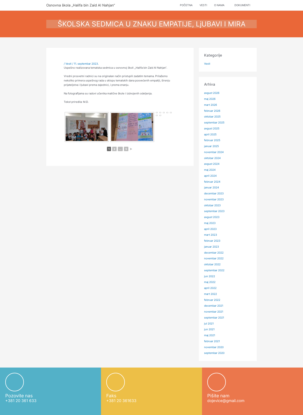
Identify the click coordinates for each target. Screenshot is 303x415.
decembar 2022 (214, 252)
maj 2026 (210, 99)
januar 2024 (211, 187)
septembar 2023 (214, 211)
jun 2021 (209, 329)
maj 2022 (210, 282)
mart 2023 (210, 234)
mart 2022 (210, 294)
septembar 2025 (214, 122)
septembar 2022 (214, 270)
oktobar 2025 (212, 116)
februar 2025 (212, 140)
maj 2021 (209, 335)
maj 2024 (210, 169)
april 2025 (210, 134)
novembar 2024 (214, 152)
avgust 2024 (212, 163)
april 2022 (210, 288)
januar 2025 (211, 146)
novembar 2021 (213, 311)
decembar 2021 (213, 305)
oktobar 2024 (212, 158)
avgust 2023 (212, 217)
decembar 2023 (214, 193)
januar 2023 (211, 246)
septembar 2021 (214, 317)
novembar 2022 (214, 258)
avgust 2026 (211, 93)
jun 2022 (209, 276)
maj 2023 (210, 223)
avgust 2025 (211, 128)
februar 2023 (212, 240)
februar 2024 (212, 181)
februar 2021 (212, 341)
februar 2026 (212, 110)
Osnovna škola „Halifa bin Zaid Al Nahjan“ (80, 5)
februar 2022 (212, 300)
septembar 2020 (214, 353)
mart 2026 (210, 104)
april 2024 (210, 175)
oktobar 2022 (212, 264)
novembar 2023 (214, 199)
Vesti (68, 63)
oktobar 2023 (212, 205)
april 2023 (210, 229)
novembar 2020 (214, 347)
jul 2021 (209, 323)
